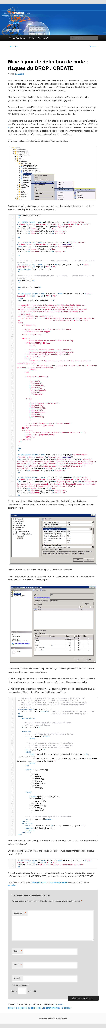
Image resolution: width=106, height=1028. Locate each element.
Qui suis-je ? (43, 37)
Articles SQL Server (17, 37)
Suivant (94, 47)
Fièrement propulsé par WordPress (53, 1018)
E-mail (18, 964)
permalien (12, 885)
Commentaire (20, 913)
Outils (31, 37)
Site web (17, 978)
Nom (18, 951)
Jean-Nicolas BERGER (58, 882)
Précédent (13, 47)
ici (9, 127)
